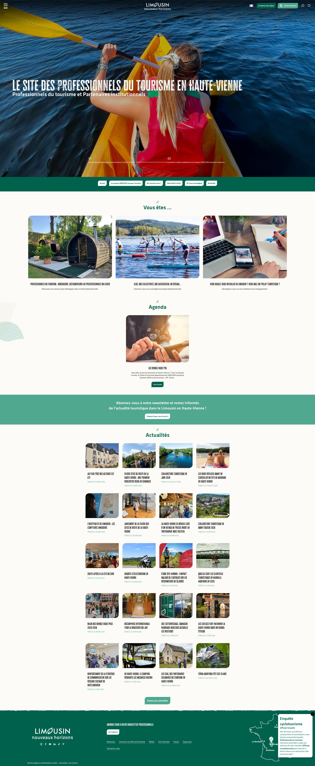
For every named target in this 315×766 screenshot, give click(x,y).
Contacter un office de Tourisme (132, 741)
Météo (151, 741)
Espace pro (187, 741)
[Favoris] (309, 5)
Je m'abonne (113, 732)
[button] (302, 5)
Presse (176, 741)
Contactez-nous (113, 748)
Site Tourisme (164, 741)
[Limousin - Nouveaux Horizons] (157, 6)
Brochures (111, 741)
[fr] (251, 5)
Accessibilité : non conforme (68, 763)
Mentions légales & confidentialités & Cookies (42, 763)
